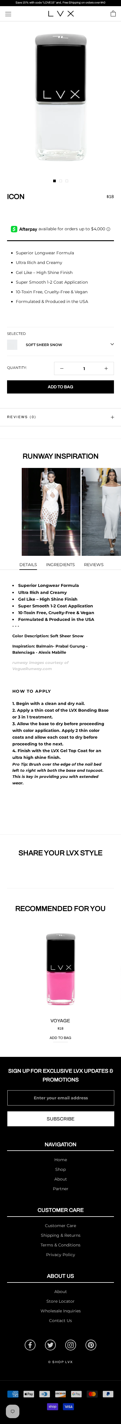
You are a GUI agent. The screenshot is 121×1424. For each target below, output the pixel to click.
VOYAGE (60, 1020)
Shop (60, 1169)
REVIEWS (94, 564)
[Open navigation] (8, 13)
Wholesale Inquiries (61, 1311)
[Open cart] (113, 14)
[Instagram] (70, 1345)
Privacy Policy (60, 1254)
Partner (60, 1188)
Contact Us (60, 1320)
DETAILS (28, 564)
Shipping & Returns (60, 1235)
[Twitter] (50, 1345)
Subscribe (61, 1118)
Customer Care (60, 1225)
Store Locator (60, 1301)
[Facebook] (30, 1345)
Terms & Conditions (60, 1245)
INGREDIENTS (60, 564)
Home (60, 1159)
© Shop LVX (60, 1362)
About (60, 1179)
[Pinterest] (90, 1345)
